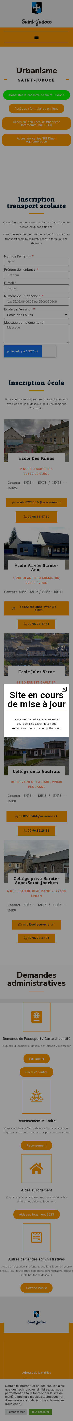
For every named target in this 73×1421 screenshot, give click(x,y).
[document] (36, 710)
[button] (64, 689)
